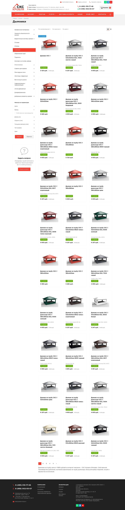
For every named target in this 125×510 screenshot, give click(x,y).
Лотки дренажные (20, 88)
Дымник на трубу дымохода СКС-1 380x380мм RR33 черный (100, 145)
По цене (65, 29)
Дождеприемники (20, 92)
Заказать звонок (96, 2)
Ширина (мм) (19, 120)
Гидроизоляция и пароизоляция (20, 84)
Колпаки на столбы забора (23, 61)
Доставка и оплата (66, 14)
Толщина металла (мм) (22, 124)
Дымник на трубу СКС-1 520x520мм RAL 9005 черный (99, 443)
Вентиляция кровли (21, 79)
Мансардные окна (20, 72)
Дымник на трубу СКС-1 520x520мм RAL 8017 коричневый (48, 188)
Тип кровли (18, 127)
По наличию (56, 29)
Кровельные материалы (22, 29)
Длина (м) (18, 117)
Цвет (16, 131)
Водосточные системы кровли (24, 38)
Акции (80, 14)
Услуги (51, 14)
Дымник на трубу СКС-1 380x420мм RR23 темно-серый (49, 358)
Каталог (31, 14)
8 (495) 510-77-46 (86, 6)
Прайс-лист (90, 14)
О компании (19, 14)
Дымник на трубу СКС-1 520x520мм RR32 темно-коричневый (74, 314)
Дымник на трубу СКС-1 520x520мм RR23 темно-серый (74, 229)
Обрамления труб (20, 53)
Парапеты (18, 57)
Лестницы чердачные (21, 76)
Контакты (102, 14)
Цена (16, 106)
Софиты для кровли (21, 68)
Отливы (17, 42)
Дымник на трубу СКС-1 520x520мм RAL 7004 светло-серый (74, 58)
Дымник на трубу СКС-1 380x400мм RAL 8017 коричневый (99, 358)
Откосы (17, 46)
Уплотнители (19, 64)
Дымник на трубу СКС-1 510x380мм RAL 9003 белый (99, 314)
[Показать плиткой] (108, 29)
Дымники (17, 49)
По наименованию (43, 29)
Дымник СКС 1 (45, 55)
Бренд (16, 109)
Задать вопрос (82, 2)
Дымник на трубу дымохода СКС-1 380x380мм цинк (97, 188)
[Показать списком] (111, 29)
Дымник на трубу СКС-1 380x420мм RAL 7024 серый (99, 273)
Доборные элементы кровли (23, 96)
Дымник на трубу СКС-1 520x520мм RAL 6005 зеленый (99, 229)
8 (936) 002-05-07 (86, 9)
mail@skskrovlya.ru (67, 2)
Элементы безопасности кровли (22, 34)
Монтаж (42, 14)
